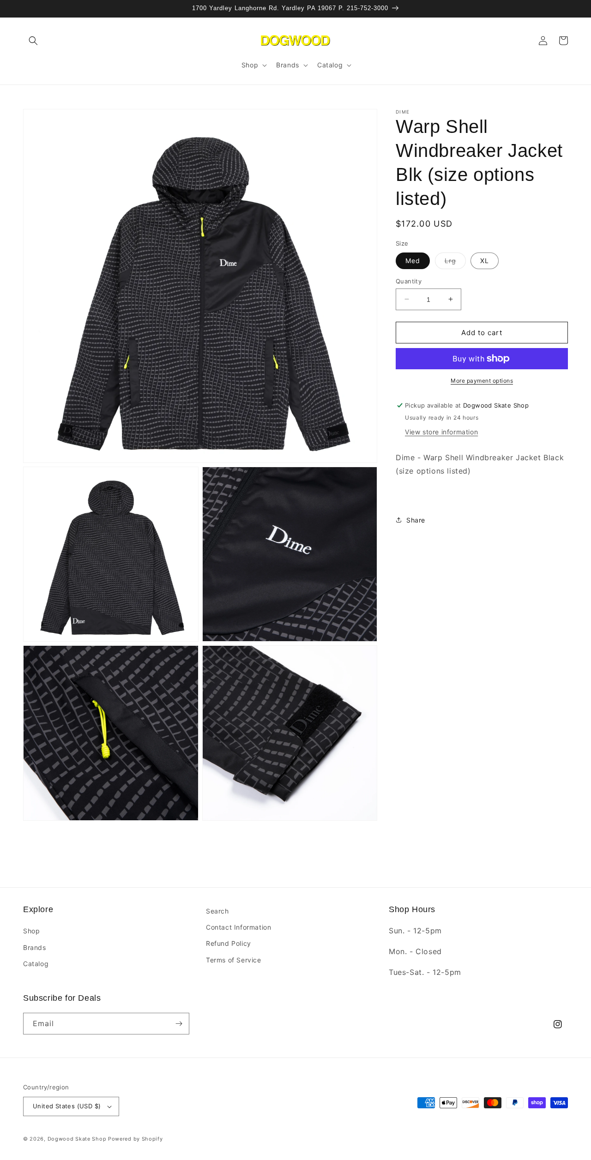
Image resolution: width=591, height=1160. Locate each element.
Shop (31, 931)
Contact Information (238, 927)
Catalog (35, 964)
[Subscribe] (179, 1023)
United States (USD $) (67, 1106)
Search (217, 911)
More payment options (482, 380)
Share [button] (415, 519)
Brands (34, 947)
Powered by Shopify (135, 1139)
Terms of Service (233, 960)
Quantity (409, 280)
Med (412, 260)
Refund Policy (228, 943)
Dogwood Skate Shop (77, 1139)
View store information (441, 431)
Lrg (455, 262)
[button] (33, 40)
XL (484, 260)
